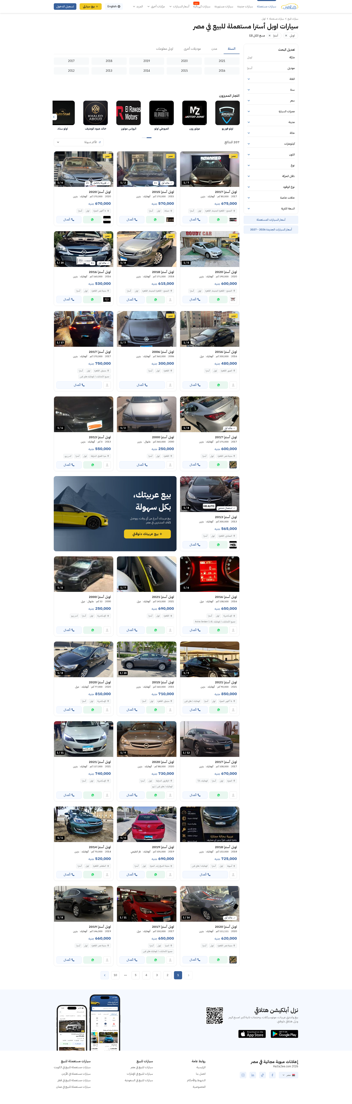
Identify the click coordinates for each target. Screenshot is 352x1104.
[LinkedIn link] (253, 1075)
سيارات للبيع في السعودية (139, 1080)
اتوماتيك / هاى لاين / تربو (162, 786)
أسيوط (229, 866)
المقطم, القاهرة (99, 866)
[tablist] (147, 49)
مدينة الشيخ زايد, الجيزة (159, 866)
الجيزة (229, 781)
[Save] (185, 156)
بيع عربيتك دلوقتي (145, 534)
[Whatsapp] (218, 219)
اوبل (199, 210)
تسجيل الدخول (65, 6)
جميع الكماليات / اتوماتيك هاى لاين (94, 376)
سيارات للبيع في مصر (142, 1067)
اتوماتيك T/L (202, 781)
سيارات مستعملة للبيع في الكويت (72, 1067)
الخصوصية (199, 1087)
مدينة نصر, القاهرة (99, 291)
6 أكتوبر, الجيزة (100, 210)
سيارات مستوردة (223, 6)
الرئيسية (201, 1067)
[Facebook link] (272, 1075)
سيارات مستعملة (266, 6)
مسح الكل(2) (257, 35)
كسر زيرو (68, 456)
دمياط (166, 210)
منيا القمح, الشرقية (98, 456)
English (112, 6)
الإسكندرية (227, 615)
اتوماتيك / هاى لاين (192, 701)
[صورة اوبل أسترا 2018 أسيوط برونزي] (209, 824)
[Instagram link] (243, 1075)
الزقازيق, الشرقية (162, 781)
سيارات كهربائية (201, 6)
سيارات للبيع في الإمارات (140, 1074)
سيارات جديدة (245, 6)
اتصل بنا (201, 1074)
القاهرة (166, 370)
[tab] (232, 49)
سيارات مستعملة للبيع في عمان (73, 1087)
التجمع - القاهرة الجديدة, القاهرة (218, 210)
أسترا (192, 210)
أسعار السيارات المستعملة (270, 220)
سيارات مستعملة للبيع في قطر (74, 1080)
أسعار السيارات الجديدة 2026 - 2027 (271, 229)
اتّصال (192, 219)
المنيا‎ (167, 945)
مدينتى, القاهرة (100, 370)
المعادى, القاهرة (225, 536)
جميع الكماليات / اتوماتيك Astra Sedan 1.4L (215, 621)
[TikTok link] (262, 1075)
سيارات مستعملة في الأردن (76, 1074)
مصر (288, 1075)
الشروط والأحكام (196, 1080)
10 (115, 975)
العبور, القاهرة (226, 370)
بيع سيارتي (89, 6)
